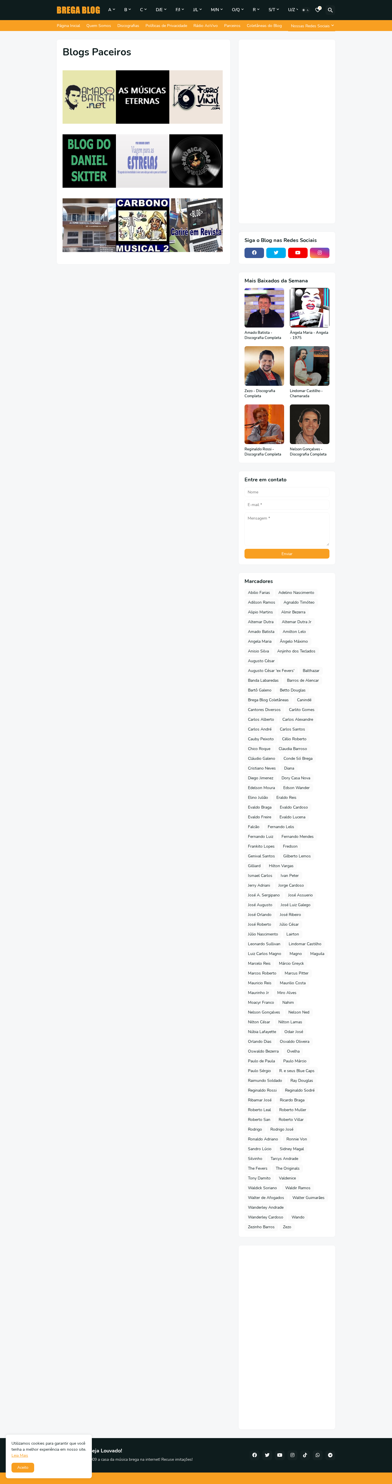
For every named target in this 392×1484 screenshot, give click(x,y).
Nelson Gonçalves (264, 1012)
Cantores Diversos (264, 709)
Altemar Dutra (260, 622)
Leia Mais (19, 1455)
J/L (195, 10)
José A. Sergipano (264, 895)
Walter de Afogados (266, 1197)
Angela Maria (259, 641)
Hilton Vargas (281, 866)
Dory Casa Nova (296, 778)
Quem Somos (98, 25)
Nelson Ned (298, 1012)
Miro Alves (286, 992)
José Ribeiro (290, 914)
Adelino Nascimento (296, 592)
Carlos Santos (292, 729)
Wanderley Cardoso (265, 1217)
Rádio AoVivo (205, 25)
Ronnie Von (296, 1139)
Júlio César (289, 924)
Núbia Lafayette (262, 1031)
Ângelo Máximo (294, 641)
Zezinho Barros (261, 1227)
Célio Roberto (294, 739)
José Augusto (260, 905)
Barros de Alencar (303, 680)
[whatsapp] (318, 1455)
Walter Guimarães (308, 1197)
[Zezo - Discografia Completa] (264, 366)
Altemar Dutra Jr (296, 622)
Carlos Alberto (261, 719)
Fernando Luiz (260, 836)
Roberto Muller (292, 1110)
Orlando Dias (259, 1041)
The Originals (288, 1168)
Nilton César (259, 1022)
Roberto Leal (259, 1110)
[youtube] (298, 253)
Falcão (253, 827)
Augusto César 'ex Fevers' (271, 670)
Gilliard (254, 866)
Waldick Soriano (262, 1188)
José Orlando (259, 914)
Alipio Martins (260, 612)
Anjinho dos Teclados (296, 651)
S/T (272, 10)
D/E (159, 10)
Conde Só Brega (298, 758)
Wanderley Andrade (266, 1207)
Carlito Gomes (302, 709)
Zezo (287, 1227)
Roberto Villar (291, 1119)
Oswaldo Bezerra (263, 1051)
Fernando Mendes (298, 836)
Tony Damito (259, 1178)
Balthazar (311, 670)
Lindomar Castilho (305, 944)
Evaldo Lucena (292, 817)
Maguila (317, 953)
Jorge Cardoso (291, 885)
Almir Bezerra (293, 612)
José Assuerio (300, 895)
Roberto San (259, 1119)
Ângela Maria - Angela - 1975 (309, 335)
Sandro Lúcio (259, 1149)
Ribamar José (259, 1100)
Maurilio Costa (293, 983)
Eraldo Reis (286, 797)
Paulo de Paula (261, 1061)
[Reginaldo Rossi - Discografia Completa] (264, 424)
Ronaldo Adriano (263, 1139)
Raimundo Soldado (265, 1080)
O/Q (236, 10)
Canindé (304, 700)
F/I (178, 10)
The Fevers (257, 1168)
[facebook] (254, 253)
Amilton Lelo (294, 631)
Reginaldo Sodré (300, 1090)
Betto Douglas (293, 690)
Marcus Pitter (296, 973)
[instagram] (319, 253)
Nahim (288, 1002)
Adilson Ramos (261, 602)
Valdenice (287, 1178)
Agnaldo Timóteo (299, 602)
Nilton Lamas (290, 1022)
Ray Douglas (301, 1080)
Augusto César (261, 661)
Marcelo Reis (259, 963)
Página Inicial (68, 25)
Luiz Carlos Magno (264, 953)
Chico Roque (259, 748)
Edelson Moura (261, 788)
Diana (289, 768)
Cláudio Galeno (261, 758)
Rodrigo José (281, 1129)
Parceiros (232, 25)
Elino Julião (258, 797)
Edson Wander (296, 788)
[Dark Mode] (306, 10)
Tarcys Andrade (284, 1158)
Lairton (292, 934)
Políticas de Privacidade (166, 25)
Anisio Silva (258, 651)
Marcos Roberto (262, 973)
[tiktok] (305, 1455)
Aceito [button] (22, 1467)
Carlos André (259, 729)
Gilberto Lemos (297, 856)
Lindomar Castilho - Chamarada (306, 394)
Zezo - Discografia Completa (259, 394)
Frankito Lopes (261, 846)
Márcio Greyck (291, 963)
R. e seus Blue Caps (297, 1071)
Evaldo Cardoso (294, 807)
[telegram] (330, 1455)
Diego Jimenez (260, 778)
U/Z (291, 10)
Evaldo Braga (259, 807)
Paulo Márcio (294, 1061)
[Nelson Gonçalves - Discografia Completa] (309, 424)
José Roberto (259, 924)
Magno (296, 953)
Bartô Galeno (259, 690)
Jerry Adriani (259, 885)
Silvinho (255, 1158)
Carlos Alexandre (297, 719)
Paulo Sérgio (259, 1071)
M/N (215, 10)
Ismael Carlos (260, 875)
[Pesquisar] (330, 10)
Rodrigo (255, 1129)
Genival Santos (261, 856)
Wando (298, 1217)
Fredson (290, 846)
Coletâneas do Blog (264, 25)
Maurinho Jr (258, 992)
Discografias (128, 25)
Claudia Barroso (293, 748)
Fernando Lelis (281, 827)
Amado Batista (261, 631)
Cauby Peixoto (261, 739)
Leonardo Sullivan (264, 944)
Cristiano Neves (262, 768)
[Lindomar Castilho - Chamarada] (309, 366)
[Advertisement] (286, 131)
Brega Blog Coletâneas (268, 700)
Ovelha (293, 1051)
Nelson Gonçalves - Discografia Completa (308, 452)
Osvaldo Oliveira (294, 1041)
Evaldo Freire (259, 817)
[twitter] (276, 253)
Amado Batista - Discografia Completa (262, 335)
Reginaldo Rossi (262, 1090)
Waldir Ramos (298, 1188)
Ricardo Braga (292, 1100)
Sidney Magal (292, 1149)
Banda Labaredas (263, 680)
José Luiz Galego (296, 905)
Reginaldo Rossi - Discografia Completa (262, 452)
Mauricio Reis (259, 983)
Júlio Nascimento (263, 934)
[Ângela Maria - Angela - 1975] (309, 308)
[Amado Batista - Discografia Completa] (264, 308)
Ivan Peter (290, 875)
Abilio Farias (259, 592)
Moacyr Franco (261, 1002)
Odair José (293, 1031)
